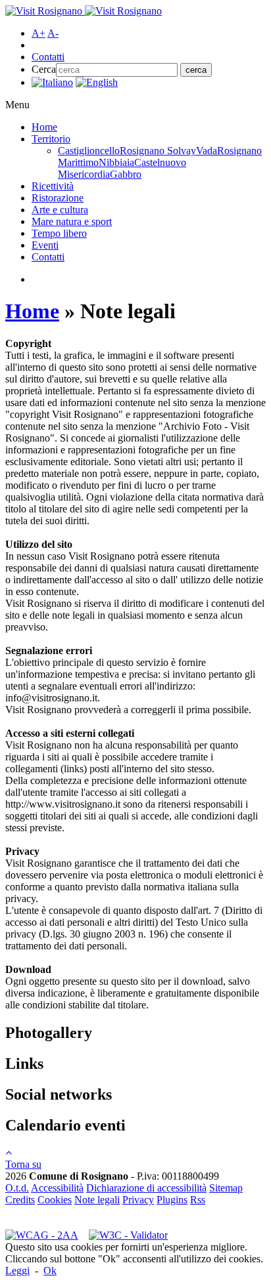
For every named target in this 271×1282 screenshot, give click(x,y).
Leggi (17, 1270)
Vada (206, 150)
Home (44, 127)
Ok (50, 1270)
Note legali (97, 1199)
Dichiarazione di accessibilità (146, 1187)
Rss (197, 1199)
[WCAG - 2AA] (41, 1235)
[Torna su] (8, 1152)
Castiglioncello (89, 150)
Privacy (138, 1199)
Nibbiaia (116, 162)
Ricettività (53, 186)
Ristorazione (58, 197)
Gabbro (125, 174)
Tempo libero (59, 233)
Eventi (45, 245)
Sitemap (226, 1187)
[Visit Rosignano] (83, 10)
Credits (20, 1199)
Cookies (54, 1199)
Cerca (44, 69)
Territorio (51, 138)
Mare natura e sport (72, 221)
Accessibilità (57, 1187)
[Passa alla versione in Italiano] (52, 82)
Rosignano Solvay (158, 150)
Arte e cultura (60, 209)
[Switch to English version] (97, 82)
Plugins (172, 1199)
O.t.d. (17, 1187)
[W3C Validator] (128, 1235)
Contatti (48, 56)
